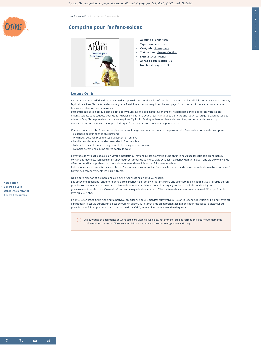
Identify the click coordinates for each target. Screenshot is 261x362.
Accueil (72, 16)
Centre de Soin (13, 186)
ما (75, 3)
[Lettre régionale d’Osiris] (35, 340)
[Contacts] (21, 340)
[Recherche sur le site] (7, 340)
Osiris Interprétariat (16, 190)
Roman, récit (161, 48)
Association (11, 182)
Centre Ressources (15, 195)
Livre (164, 44)
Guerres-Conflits (167, 52)
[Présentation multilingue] (48, 340)
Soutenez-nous (255, 28)
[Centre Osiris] (15, 27)
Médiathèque (83, 16)
